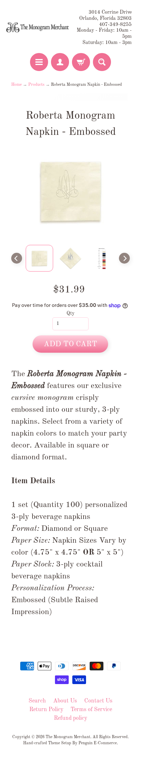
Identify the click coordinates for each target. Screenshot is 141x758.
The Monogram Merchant (68, 737)
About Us (65, 701)
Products (36, 85)
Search (37, 701)
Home (16, 85)
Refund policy (70, 718)
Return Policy (46, 710)
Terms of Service (91, 710)
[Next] (124, 258)
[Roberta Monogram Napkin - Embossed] (39, 258)
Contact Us (98, 701)
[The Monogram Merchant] (38, 27)
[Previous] (16, 258)
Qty (70, 313)
